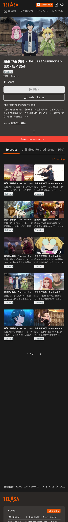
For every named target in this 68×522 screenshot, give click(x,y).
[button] (44, 5)
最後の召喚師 (18, 123)
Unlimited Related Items (38, 149)
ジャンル (50, 486)
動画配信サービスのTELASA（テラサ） (21, 486)
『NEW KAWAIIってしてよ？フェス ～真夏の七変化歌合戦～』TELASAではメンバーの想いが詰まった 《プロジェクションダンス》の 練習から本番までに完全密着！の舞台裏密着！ (43, 516)
